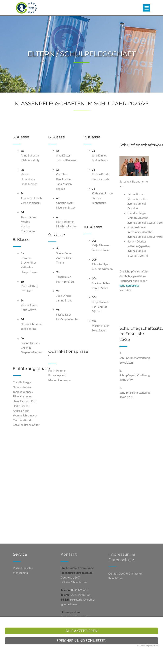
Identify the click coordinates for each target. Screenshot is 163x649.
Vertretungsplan (23, 568)
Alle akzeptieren (81, 631)
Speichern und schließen (82, 640)
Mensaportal (21, 572)
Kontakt (69, 554)
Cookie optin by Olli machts (147, 645)
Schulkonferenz (129, 285)
